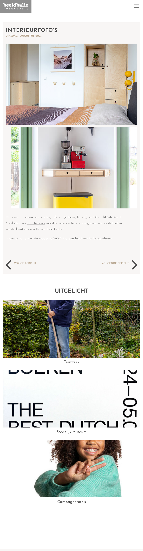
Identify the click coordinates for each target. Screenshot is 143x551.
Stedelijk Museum (71, 432)
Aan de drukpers (24, 266)
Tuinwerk (71, 362)
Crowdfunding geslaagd (109, 266)
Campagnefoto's (71, 502)
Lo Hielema (36, 223)
